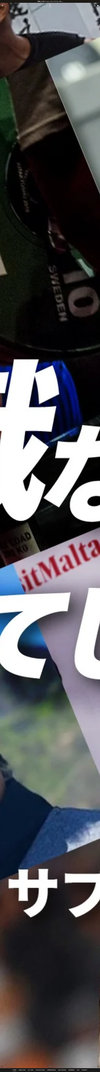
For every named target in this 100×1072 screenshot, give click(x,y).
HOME (14, 1070)
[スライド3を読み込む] (51, 1066)
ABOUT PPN (22, 1070)
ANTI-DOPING (62, 1070)
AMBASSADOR (51, 1070)
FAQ (78, 1070)
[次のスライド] (98, 1066)
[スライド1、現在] (48, 1066)
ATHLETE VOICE (40, 1070)
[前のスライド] (1, 1066)
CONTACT (84, 1070)
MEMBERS (72, 1070)
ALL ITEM (30, 1070)
